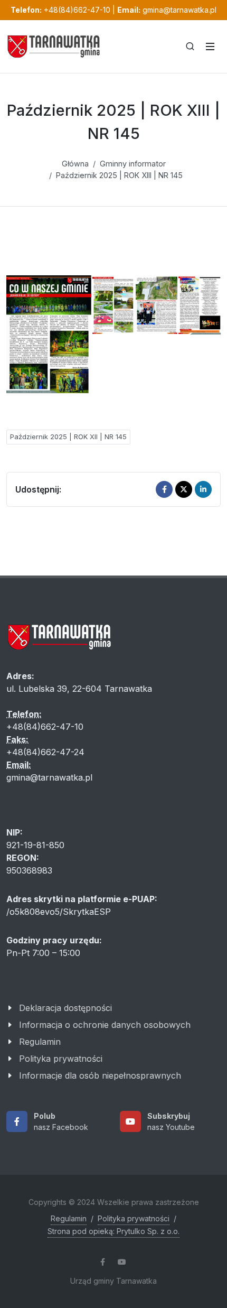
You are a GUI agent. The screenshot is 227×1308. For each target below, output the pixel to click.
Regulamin (40, 1041)
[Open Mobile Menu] (210, 46)
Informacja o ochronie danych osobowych (105, 1024)
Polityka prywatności (60, 1058)
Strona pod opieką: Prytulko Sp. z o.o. (113, 1231)
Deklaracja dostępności (65, 1008)
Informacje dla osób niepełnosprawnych (100, 1075)
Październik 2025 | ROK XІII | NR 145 (119, 175)
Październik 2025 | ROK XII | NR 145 (68, 436)
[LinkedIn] (203, 489)
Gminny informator (133, 163)
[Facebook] (164, 489)
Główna (75, 163)
